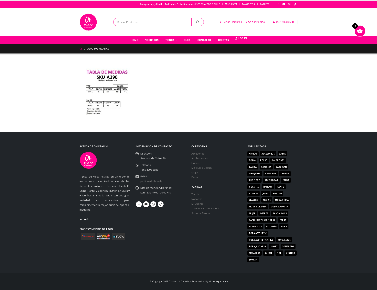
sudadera (254, 253)
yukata (253, 259)
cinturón (270, 173)
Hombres (196, 163)
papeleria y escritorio (262, 220)
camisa (253, 167)
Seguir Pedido (256, 22)
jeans (265, 193)
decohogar (271, 180)
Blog (187, 40)
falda (286, 180)
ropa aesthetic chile (261, 239)
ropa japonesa (257, 246)
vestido (290, 253)
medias (267, 200)
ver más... (86, 219)
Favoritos (248, 4)
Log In (242, 38)
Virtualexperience (218, 281)
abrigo (253, 153)
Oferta (264, 213)
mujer (252, 213)
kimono (277, 193)
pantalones (280, 213)
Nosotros (151, 40)
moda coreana (257, 206)
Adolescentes (199, 158)
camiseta (266, 167)
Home (134, 40)
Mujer (194, 172)
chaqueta (255, 173)
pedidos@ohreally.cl (152, 181)
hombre (253, 193)
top (279, 253)
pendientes (255, 226)
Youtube (146, 204)
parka (282, 220)
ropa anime (284, 239)
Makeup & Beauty (201, 167)
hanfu (280, 186)
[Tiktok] (294, 4)
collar (285, 173)
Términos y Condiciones (205, 208)
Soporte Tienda (200, 213)
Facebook (139, 204)
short (274, 246)
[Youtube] (283, 4)
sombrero (288, 246)
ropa (284, 226)
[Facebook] (278, 4)
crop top (254, 180)
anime (282, 153)
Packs (194, 177)
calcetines (278, 160)
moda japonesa (279, 206)
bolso (263, 160)
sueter (269, 253)
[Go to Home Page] (81, 48)
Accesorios (197, 153)
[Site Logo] (88, 22)
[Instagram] (289, 4)
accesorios (268, 153)
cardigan (281, 167)
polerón (271, 226)
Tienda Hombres (232, 22)
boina (252, 160)
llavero (253, 200)
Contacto (204, 40)
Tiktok (161, 204)
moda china (282, 200)
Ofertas (223, 40)
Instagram (153, 204)
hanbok (267, 186)
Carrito (265, 4)
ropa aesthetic (258, 233)
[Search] (198, 22)
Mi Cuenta (231, 4)
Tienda (169, 40)
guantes (254, 186)
